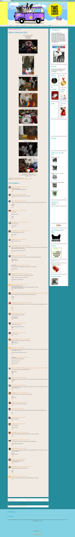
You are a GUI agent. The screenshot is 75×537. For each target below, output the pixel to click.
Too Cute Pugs (14, 230)
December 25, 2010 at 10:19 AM (20, 255)
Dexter (12, 200)
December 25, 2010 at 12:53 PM (25, 302)
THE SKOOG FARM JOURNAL (58, 182)
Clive (12, 313)
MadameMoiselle (14, 466)
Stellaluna (13, 186)
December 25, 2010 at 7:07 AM (21, 186)
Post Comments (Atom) (30, 503)
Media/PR (49, 25)
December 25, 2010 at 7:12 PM (19, 408)
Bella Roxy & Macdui (15, 273)
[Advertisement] (58, 127)
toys (28, 179)
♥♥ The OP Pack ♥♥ (14, 245)
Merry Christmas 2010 (18, 32)
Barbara (13, 239)
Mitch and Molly (56, 190)
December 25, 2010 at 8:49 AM (20, 200)
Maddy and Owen (14, 339)
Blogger (39, 530)
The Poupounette (56, 157)
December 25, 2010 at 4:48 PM (24, 339)
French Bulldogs (21, 179)
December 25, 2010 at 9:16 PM (19, 423)
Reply (12, 197)
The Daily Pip (14, 222)
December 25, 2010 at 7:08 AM (20, 194)
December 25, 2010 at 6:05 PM (22, 392)
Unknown (13, 284)
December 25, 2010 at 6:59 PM (21, 402)
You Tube (30, 25)
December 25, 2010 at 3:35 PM (19, 322)
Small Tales (55, 165)
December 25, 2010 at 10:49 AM (22, 265)
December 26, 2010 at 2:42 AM (24, 439)
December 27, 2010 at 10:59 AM (21, 476)
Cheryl (12, 194)
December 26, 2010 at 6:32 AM (19, 459)
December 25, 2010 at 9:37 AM (20, 239)
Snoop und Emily (14, 439)
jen (12, 417)
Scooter (13, 210)
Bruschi (12, 385)
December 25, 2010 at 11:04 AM (26, 273)
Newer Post (11, 499)
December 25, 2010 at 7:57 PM (18, 417)
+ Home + (10, 25)
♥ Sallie (12, 332)
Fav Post (43, 25)
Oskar (12, 322)
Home (28, 499)
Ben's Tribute (37, 25)
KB (11, 347)
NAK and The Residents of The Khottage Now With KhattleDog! (23, 367)
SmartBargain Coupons (37, 534)
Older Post (45, 499)
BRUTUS (13, 448)
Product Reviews (24, 25)
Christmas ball (14, 179)
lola (12, 408)
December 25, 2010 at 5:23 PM (22, 357)
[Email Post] (30, 178)
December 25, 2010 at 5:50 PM (20, 377)
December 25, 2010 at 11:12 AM (21, 284)
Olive (12, 423)
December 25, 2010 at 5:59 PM (20, 385)
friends (25, 179)
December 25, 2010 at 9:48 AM (24, 245)
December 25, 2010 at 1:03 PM (19, 313)
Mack (12, 459)
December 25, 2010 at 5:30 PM (42, 367)
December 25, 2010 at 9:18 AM (23, 222)
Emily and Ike (14, 432)
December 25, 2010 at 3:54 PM (20, 332)
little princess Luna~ (15, 302)
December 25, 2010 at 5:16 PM (18, 347)
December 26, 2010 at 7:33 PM (24, 466)
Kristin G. (13, 402)
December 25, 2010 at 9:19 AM (23, 230)
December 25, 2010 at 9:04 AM (21, 210)
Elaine (12, 377)
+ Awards (16, 25)
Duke (12, 255)
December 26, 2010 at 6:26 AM (21, 448)
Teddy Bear (13, 392)
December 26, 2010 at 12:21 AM (23, 432)
